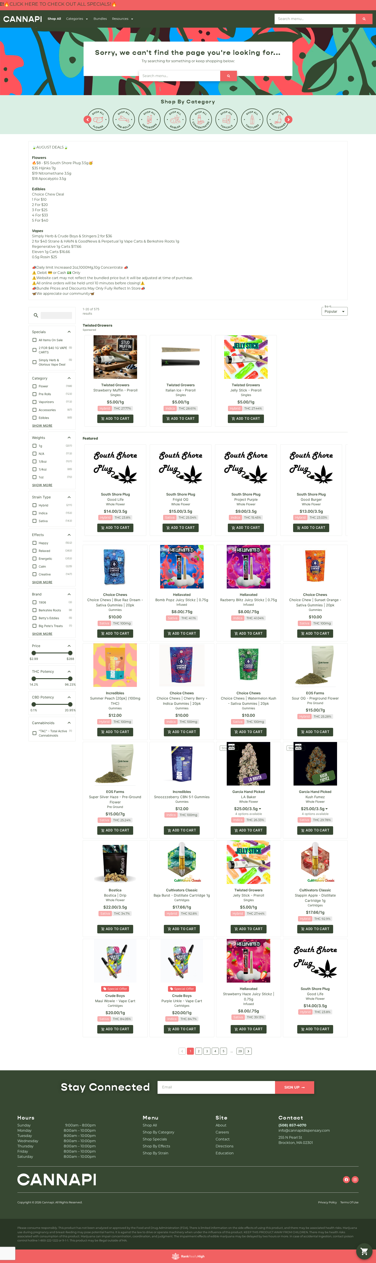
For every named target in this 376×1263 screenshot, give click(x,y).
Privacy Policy (327, 1202)
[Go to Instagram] (355, 1179)
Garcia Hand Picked (248, 791)
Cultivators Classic (182, 890)
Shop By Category (158, 1132)
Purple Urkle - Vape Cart (181, 1001)
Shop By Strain (155, 1153)
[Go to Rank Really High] (188, 1256)
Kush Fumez (315, 797)
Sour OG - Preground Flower (315, 698)
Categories (74, 19)
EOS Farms (315, 693)
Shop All (54, 19)
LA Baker (248, 797)
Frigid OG (180, 499)
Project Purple (246, 499)
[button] (36, 315)
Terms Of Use (349, 1202)
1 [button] (190, 1051)
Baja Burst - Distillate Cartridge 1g (182, 895)
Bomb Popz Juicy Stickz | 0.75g (181, 600)
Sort (328, 306)
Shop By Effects (156, 1146)
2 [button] (199, 1051)
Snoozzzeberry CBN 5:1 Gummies (182, 797)
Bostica (115, 890)
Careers (222, 1132)
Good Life (115, 499)
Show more (42, 425)
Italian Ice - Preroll (181, 390)
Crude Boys (115, 995)
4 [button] (215, 1051)
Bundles (100, 19)
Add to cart (117, 419)
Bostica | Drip (115, 895)
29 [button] (240, 1051)
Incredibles (115, 693)
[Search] (364, 19)
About (221, 1125)
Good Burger (311, 499)
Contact (223, 1139)
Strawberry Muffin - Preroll (115, 390)
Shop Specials (155, 1139)
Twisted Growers (115, 385)
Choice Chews (115, 594)
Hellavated (182, 594)
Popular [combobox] (331, 311)
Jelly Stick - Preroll (246, 390)
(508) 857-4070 (292, 1125)
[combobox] (248, 808)
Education (225, 1153)
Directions (224, 1146)
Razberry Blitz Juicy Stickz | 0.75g (248, 600)
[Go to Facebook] (346, 1179)
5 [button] (224, 1051)
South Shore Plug (115, 494)
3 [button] (207, 1051)
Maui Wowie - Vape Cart (115, 1001)
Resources (120, 19)
